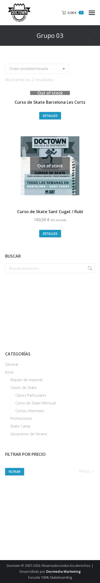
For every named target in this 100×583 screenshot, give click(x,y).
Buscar (89, 268)
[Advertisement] (50, 312)
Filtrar (15, 472)
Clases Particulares (30, 395)
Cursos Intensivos (29, 410)
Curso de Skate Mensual (35, 403)
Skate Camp (20, 426)
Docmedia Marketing (63, 571)
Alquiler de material (26, 379)
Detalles (50, 116)
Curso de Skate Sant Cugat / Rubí (50, 211)
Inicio (9, 372)
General (11, 364)
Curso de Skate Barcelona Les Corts (50, 102)
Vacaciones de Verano (28, 433)
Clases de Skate (23, 387)
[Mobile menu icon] (92, 13)
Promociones (21, 418)
